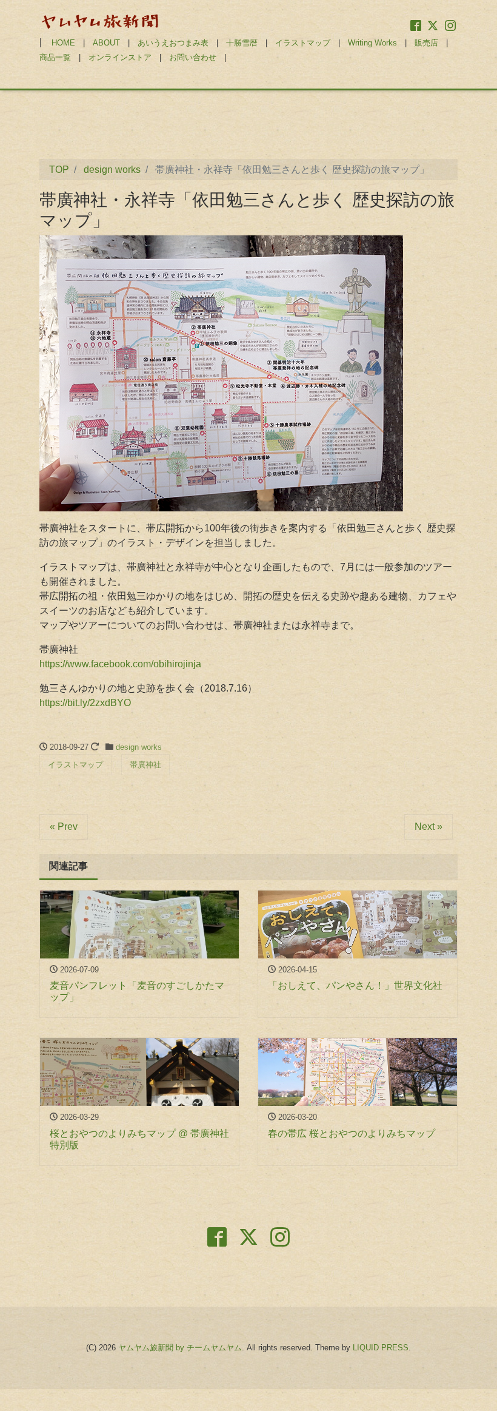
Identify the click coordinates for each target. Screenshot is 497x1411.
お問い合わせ (192, 57)
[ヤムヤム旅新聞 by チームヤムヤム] (100, 20)
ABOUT (106, 42)
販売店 (426, 42)
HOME (63, 42)
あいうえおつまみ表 (173, 42)
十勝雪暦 (242, 42)
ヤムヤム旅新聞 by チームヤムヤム (180, 1347)
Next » (428, 826)
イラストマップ (302, 42)
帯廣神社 (145, 764)
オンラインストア (120, 57)
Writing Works (372, 42)
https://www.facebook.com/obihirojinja (120, 664)
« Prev (64, 826)
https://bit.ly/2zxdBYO (85, 703)
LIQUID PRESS (381, 1347)
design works (139, 747)
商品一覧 (55, 57)
